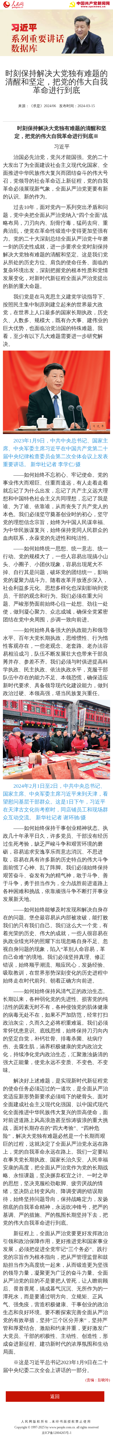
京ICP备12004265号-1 (56, 1433)
